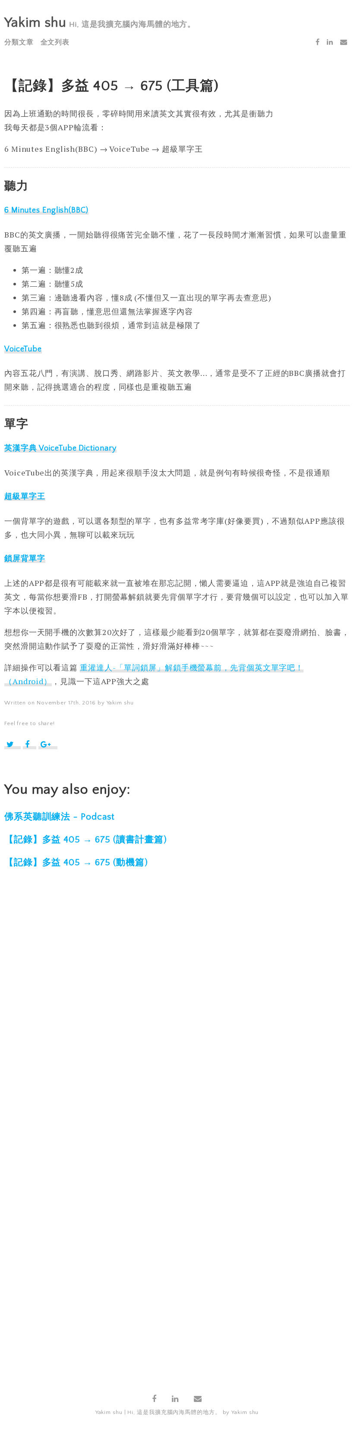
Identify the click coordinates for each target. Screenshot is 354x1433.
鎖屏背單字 (24, 558)
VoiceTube (23, 349)
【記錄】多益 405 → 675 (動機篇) (76, 862)
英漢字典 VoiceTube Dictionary (60, 448)
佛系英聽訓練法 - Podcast (59, 817)
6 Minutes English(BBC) (46, 210)
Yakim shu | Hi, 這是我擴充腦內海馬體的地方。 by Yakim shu (177, 1412)
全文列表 (55, 42)
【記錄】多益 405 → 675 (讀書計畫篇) (85, 840)
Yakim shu (35, 22)
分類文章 (19, 42)
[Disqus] (177, 1014)
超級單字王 (24, 496)
